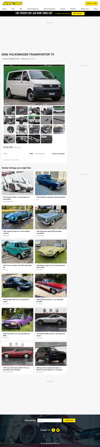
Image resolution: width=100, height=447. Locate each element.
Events (63, 9)
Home (4, 9)
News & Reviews (49, 9)
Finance (73, 9)
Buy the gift (78, 13)
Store (96, 9)
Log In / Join (91, 3)
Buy (13, 9)
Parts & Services (33, 9)
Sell (21, 9)
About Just (85, 9)
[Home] (12, 3)
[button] (9, 110)
